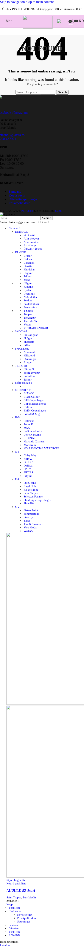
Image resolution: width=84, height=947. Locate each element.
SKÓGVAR (21, 331)
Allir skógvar (31, 238)
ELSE (58, 210)
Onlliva (28, 465)
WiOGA (28, 531)
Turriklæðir (30, 321)
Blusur (27, 255)
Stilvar (27, 345)
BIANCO (29, 393)
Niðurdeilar (30, 297)
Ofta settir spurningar (23, 199)
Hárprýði (29, 369)
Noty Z (28, 458)
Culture (28, 407)
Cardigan (29, 262)
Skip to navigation (13, 2)
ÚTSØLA (33, 248)
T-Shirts (28, 310)
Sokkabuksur (31, 303)
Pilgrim (28, 475)
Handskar (29, 269)
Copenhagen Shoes (35, 403)
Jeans (27, 279)
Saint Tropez (31, 493)
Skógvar (28, 338)
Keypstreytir (17, 195)
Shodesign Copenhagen (37, 500)
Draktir (28, 266)
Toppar (28, 314)
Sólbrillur (29, 376)
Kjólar (27, 290)
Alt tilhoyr (30, 245)
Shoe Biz (29, 503)
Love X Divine (32, 434)
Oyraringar (30, 359)
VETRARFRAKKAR (36, 328)
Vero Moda (30, 527)
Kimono (28, 286)
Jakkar (27, 276)
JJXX (27, 427)
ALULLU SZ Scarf (20, 890)
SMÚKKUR (22, 348)
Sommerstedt (31, 513)
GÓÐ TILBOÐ (23, 383)
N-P (17, 451)
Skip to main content (40, 2)
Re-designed (31, 489)
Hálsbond (29, 355)
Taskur (27, 379)
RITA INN (14, 935)
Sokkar (28, 300)
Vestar (27, 324)
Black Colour (31, 396)
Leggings (29, 293)
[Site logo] (38, 27)
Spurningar (23, 921)
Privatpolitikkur (19, 203)
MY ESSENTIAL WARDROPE (41, 448)
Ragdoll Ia (30, 486)
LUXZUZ (29, 438)
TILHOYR (21, 365)
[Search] (59, 21)
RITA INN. (27, 210)
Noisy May (30, 455)
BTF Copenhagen (34, 400)
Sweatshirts (30, 307)
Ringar (28, 362)
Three (27, 520)
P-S (17, 479)
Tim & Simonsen (33, 524)
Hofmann (29, 420)
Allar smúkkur (32, 242)
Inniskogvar (31, 334)
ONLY (27, 469)
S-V (17, 506)
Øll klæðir (30, 235)
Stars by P (29, 517)
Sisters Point (31, 510)
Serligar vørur (32, 372)
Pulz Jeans (30, 482)
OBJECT (29, 462)
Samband (15, 191)
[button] (9, 904)
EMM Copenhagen (35, 410)
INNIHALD (21, 231)
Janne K (28, 424)
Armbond (29, 352)
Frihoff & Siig (32, 414)
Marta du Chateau (34, 441)
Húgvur (28, 273)
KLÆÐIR (20, 252)
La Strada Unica (33, 431)
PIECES (28, 472)
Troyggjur (30, 317)
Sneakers (29, 341)
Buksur (28, 259)
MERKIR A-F (23, 389)
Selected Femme (33, 496)
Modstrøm (30, 445)
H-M (17, 417)
